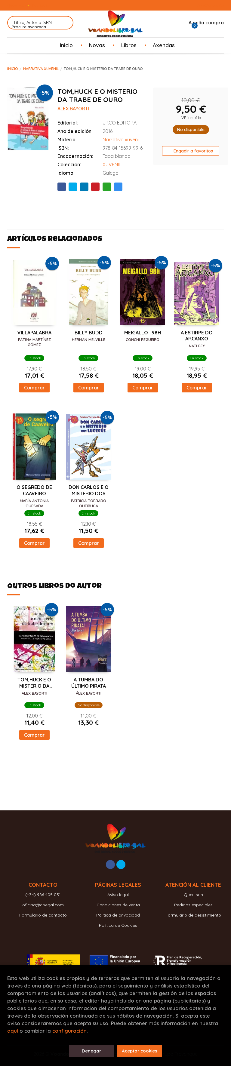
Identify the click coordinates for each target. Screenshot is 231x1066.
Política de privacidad (118, 915)
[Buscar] (65, 22)
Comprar (34, 388)
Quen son (16, 5)
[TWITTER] (120, 864)
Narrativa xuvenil (41, 68)
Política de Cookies (118, 925)
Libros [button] (129, 45)
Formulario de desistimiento (193, 915)
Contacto (41, 5)
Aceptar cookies (139, 1051)
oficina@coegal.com (43, 905)
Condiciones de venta (118, 905)
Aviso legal (118, 894)
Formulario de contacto (43, 915)
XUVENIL (112, 164)
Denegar (91, 1051)
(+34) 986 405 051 (43, 894)
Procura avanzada (29, 26)
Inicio (12, 68)
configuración (69, 1031)
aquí (12, 1031)
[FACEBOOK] (110, 864)
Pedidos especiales (193, 905)
